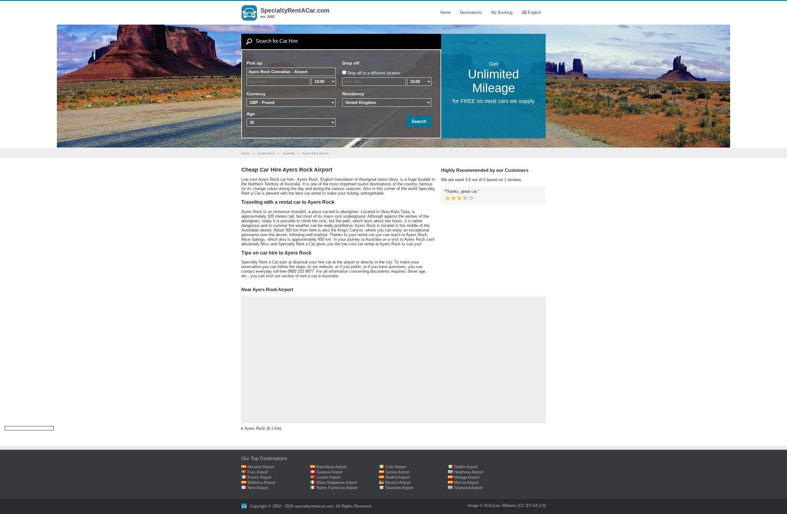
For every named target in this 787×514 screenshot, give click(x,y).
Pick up (254, 63)
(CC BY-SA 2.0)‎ (532, 505)
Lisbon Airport (328, 477)
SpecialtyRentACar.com (295, 10)
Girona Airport (397, 472)
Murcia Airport (466, 482)
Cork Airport (395, 467)
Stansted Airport (468, 487)
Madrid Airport (397, 477)
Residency (353, 93)
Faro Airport (257, 472)
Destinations (471, 12)
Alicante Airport (260, 467)
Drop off (350, 63)
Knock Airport (259, 477)
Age (251, 113)
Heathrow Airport (468, 472)
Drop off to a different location (373, 73)
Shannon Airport (399, 487)
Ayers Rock (254, 428)
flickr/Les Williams (500, 505)
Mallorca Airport (261, 482)
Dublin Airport (466, 467)
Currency (256, 93)
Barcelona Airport (331, 467)
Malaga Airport (467, 477)
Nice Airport (257, 487)
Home (445, 12)
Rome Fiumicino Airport (337, 487)
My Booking (501, 12)
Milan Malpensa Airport (336, 482)
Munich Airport (398, 482)
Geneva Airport (329, 472)
